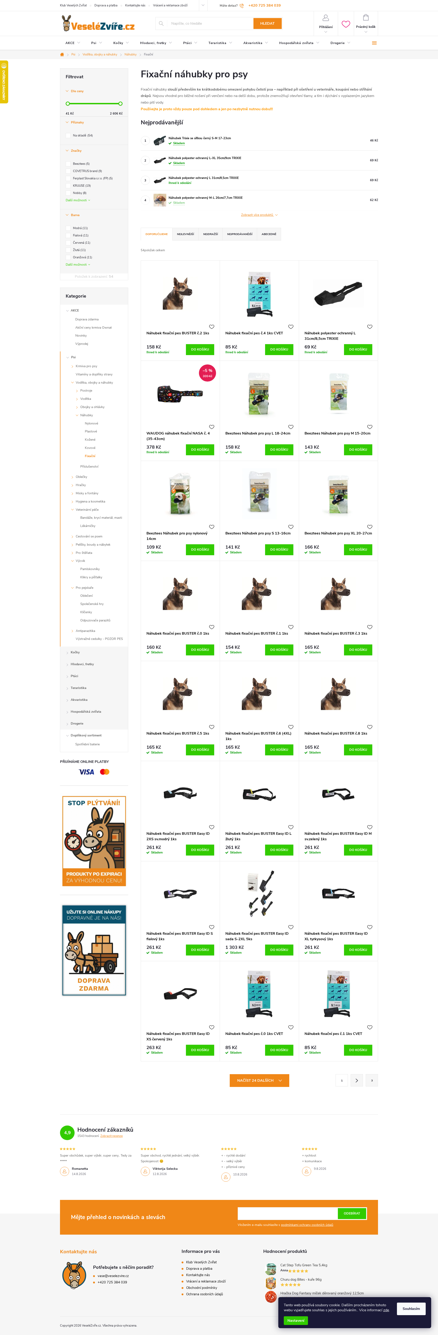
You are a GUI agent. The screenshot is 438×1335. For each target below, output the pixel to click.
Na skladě (82, 136)
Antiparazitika (85, 631)
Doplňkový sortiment (86, 735)
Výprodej (81, 344)
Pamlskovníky (90, 569)
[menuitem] (73, 43)
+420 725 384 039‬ (112, 1282)
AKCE (75, 310)
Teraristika (78, 688)
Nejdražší (210, 234)
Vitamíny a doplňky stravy (94, 374)
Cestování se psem (89, 536)
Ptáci (74, 676)
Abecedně (269, 234)
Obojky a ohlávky (92, 407)
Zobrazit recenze (111, 1136)
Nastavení (295, 1320)
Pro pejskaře (84, 588)
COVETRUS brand (87, 171)
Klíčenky (86, 612)
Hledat (267, 23)
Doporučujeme (157, 234)
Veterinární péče (87, 510)
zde (386, 1310)
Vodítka (85, 399)
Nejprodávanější (239, 234)
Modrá (80, 228)
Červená (81, 243)
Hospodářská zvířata (86, 711)
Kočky (75, 652)
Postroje (86, 390)
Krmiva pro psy (86, 366)
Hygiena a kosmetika (90, 501)
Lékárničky (87, 526)
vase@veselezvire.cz (113, 1276)
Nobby (79, 193)
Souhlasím (411, 1308)
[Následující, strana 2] (357, 1080)
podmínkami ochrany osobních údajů (307, 1225)
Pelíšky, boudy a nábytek (93, 544)
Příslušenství (89, 466)
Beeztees (81, 164)
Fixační (90, 456)
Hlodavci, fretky (82, 664)
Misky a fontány (87, 493)
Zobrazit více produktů (257, 215)
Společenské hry (92, 604)
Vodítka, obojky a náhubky (94, 382)
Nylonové (91, 423)
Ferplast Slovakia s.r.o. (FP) (92, 178)
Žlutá (79, 250)
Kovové (90, 448)
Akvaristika (79, 700)
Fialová (80, 235)
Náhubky (86, 415)
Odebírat (352, 1213)
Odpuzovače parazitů (95, 620)
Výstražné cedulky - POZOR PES (99, 639)
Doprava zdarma (87, 319)
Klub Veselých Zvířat (73, 5)
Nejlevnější (185, 234)
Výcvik (80, 561)
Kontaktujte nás (135, 5)
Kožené (90, 439)
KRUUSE (81, 186)
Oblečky (81, 477)
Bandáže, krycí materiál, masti (101, 518)
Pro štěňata (84, 553)
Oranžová (82, 257)
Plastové (91, 431)
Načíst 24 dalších (255, 1080)
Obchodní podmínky (201, 1287)
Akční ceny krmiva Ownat (93, 327)
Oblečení (86, 596)
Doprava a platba (105, 5)
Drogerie (77, 723)
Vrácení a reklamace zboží (170, 5)
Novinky (81, 335)
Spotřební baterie (87, 744)
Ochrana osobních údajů (204, 1294)
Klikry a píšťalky (91, 577)
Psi (73, 357)
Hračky (81, 485)
